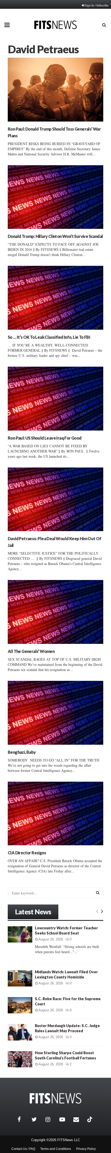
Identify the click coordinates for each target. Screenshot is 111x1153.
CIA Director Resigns (27, 852)
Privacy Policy (86, 1149)
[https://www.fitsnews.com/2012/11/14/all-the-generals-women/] (55, 612)
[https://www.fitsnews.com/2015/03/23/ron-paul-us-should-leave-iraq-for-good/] (55, 399)
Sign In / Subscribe (96, 5)
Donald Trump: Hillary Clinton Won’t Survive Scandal (55, 236)
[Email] (79, 1119)
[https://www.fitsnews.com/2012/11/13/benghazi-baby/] (55, 713)
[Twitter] (37, 1119)
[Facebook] (23, 1119)
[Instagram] (51, 1119)
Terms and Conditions (55, 1149)
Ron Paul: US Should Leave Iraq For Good (45, 437)
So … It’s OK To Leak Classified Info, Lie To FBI (49, 337)
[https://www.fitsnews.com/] (55, 1098)
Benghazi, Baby (22, 752)
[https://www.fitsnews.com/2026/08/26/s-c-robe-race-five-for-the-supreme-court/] (20, 1005)
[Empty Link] (97, 911)
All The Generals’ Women (31, 651)
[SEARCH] (97, 892)
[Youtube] (65, 1119)
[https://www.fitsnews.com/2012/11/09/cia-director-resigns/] (55, 814)
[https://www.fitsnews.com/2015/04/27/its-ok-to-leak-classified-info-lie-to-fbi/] (55, 298)
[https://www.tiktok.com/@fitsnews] (90, 1119)
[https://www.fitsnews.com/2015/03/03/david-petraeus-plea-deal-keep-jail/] (55, 499)
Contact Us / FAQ (23, 1149)
